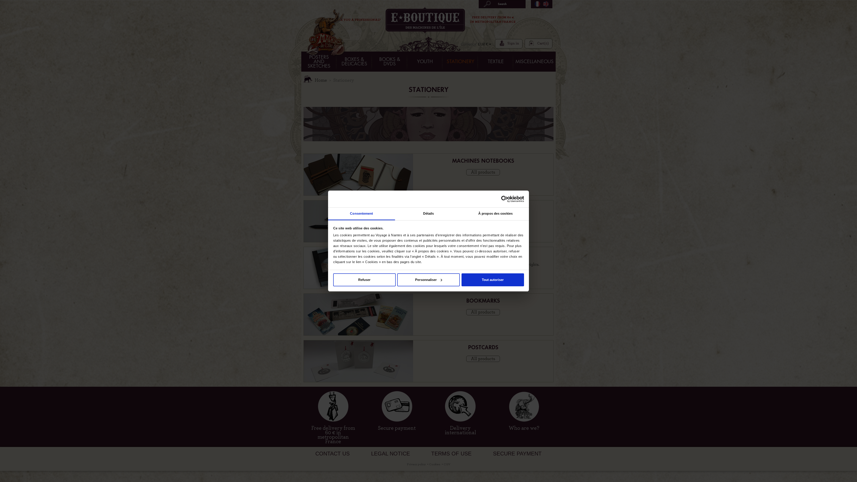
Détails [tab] (428, 213)
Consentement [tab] (361, 213)
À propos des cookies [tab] (495, 213)
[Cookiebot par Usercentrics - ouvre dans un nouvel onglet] (504, 199)
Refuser (364, 280)
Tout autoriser (493, 280)
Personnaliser (426, 280)
